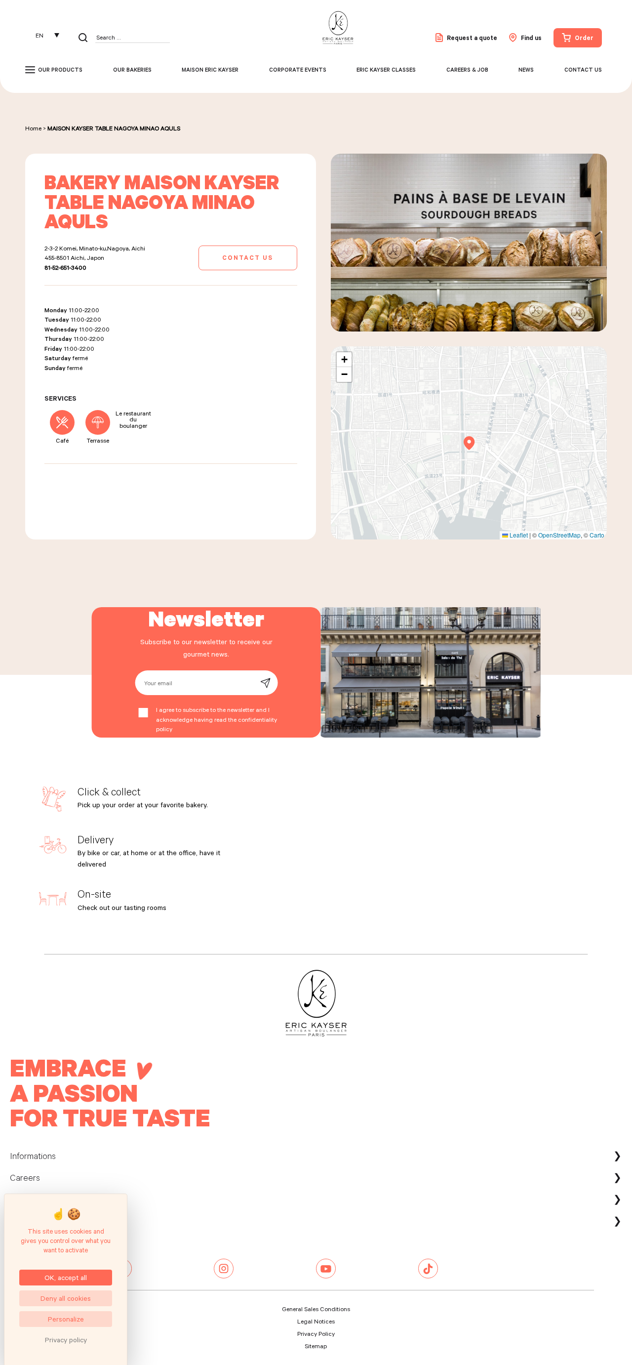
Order (584, 37)
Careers (25, 1177)
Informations (33, 1155)
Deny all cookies (65, 1298)
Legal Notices (316, 1321)
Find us (531, 37)
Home (33, 128)
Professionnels (37, 1220)
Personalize (66, 1319)
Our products (60, 69)
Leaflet (518, 535)
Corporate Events (297, 69)
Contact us (583, 69)
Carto (597, 535)
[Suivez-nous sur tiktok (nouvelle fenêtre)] (428, 1276)
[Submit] (265, 683)
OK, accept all (65, 1277)
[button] (469, 443)
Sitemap (316, 1346)
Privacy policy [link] (66, 1339)
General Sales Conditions (316, 1309)
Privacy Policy (316, 1333)
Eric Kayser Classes (386, 69)
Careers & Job (467, 69)
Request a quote (472, 37)
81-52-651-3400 (65, 267)
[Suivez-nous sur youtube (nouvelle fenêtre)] (326, 1276)
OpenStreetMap (559, 535)
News (526, 69)
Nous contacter (39, 1199)
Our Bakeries (132, 69)
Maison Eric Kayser (210, 69)
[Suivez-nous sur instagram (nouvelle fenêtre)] (224, 1276)
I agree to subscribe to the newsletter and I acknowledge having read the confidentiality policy (216, 719)
